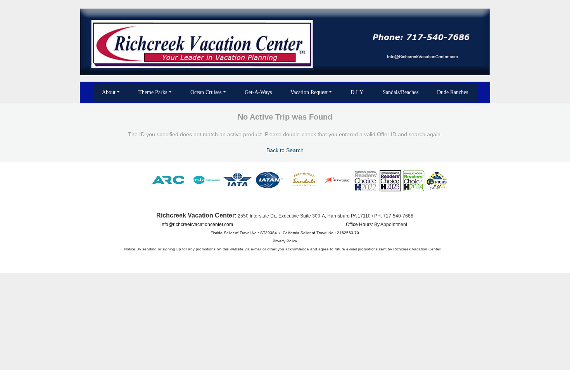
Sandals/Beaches (400, 92)
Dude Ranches (452, 92)
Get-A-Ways (258, 92)
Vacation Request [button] (309, 92)
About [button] (109, 92)
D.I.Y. (357, 92)
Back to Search (285, 150)
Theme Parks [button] (152, 92)
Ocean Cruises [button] (205, 92)
